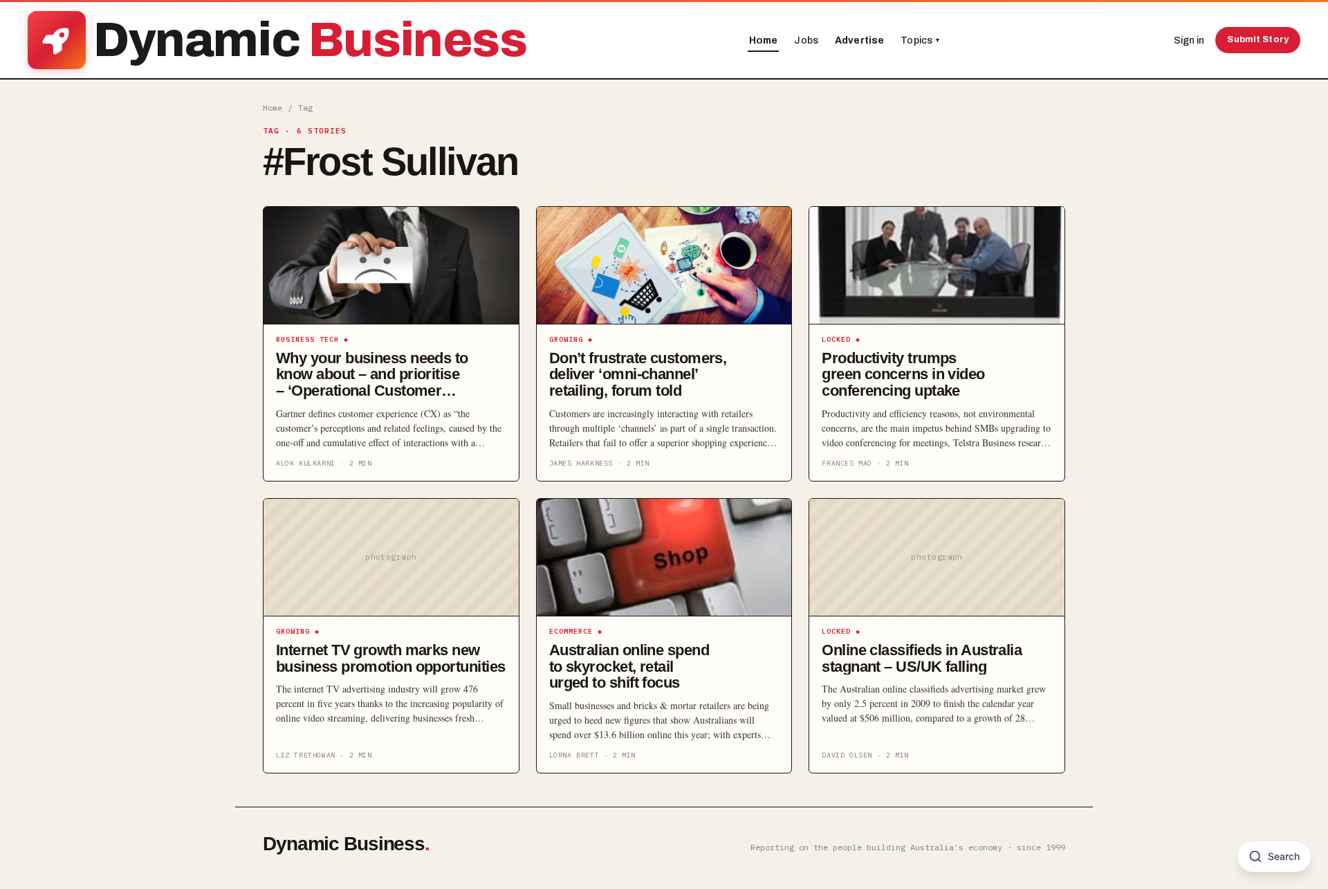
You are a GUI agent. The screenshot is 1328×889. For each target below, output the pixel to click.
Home (763, 40)
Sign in (1189, 40)
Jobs (806, 40)
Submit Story (1258, 39)
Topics (920, 40)
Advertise (859, 40)
